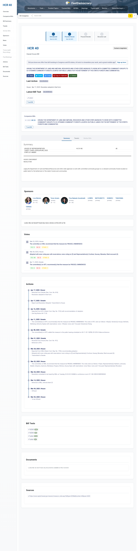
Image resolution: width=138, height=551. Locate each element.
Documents (6, 71)
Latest (31, 98)
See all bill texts (47, 91)
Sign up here (121, 62)
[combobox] (25, 16)
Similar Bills (7, 31)
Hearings (84, 8)
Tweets (5, 26)
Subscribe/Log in (117, 8)
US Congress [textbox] (24, 16)
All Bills (75, 8)
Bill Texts (5, 66)
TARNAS (28, 207)
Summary (67, 138)
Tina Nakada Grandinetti (77, 198)
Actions (5, 62)
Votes (5, 45)
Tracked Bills (66, 8)
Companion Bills (8, 16)
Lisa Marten (37, 198)
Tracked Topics (53, 8)
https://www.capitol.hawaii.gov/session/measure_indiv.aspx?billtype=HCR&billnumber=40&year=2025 (60, 496)
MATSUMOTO (99, 198)
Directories (31, 8)
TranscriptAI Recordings (7, 51)
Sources (5, 76)
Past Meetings (7, 57)
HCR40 (33, 429)
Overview (6, 11)
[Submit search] (130, 16)
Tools (41, 8)
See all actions (44, 81)
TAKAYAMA (119, 198)
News (4, 40)
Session (104, 8)
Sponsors (6, 35)
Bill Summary (7, 21)
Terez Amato (55, 198)
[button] (134, 16)
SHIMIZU (110, 198)
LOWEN (90, 198)
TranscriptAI (95, 8)
